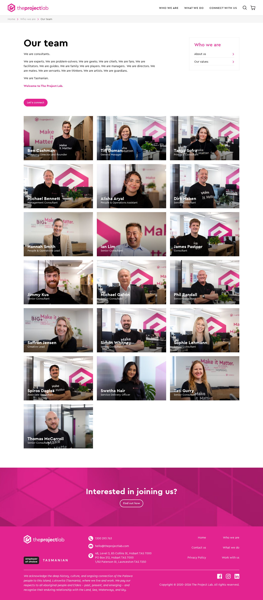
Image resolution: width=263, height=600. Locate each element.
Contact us (199, 547)
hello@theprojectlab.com (112, 546)
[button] (168, 9)
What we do (231, 547)
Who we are (231, 537)
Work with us (230, 557)
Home (11, 19)
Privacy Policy (197, 557)
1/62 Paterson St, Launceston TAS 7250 (120, 561)
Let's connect (35, 102)
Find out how (131, 503)
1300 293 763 (103, 538)
